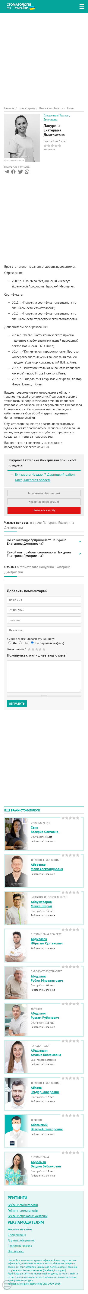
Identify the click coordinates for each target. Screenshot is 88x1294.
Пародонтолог (51, 115)
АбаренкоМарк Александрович (47, 866)
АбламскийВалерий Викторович (47, 1127)
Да (15, 643)
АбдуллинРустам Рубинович (45, 1015)
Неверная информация (44, 502)
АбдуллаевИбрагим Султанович (47, 941)
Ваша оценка (16, 649)
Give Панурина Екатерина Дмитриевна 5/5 (44, 649)
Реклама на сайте (20, 1229)
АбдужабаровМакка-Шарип (41, 904)
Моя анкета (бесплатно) (44, 493)
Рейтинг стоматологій (23, 1205)
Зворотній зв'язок (20, 1246)
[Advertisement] (44, 57)
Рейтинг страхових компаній (27, 1216)
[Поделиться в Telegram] (7, 173)
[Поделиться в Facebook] (13, 173)
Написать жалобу (44, 510)
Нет (26, 643)
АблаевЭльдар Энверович (45, 1089)
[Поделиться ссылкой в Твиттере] (20, 173)
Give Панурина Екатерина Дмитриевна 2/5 (33, 649)
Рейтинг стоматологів (23, 1210)
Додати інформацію (21, 1240)
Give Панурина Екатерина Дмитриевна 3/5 (37, 649)
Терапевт (64, 115)
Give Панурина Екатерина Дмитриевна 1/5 (29, 649)
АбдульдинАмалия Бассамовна (46, 1052)
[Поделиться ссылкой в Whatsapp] (27, 173)
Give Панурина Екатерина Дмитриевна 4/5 (40, 649)
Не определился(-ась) (49, 643)
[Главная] (24, 6)
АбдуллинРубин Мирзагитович (47, 978)
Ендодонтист (50, 119)
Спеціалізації (17, 1235)
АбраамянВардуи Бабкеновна (46, 1164)
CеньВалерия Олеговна (44, 829)
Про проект (16, 1251)
